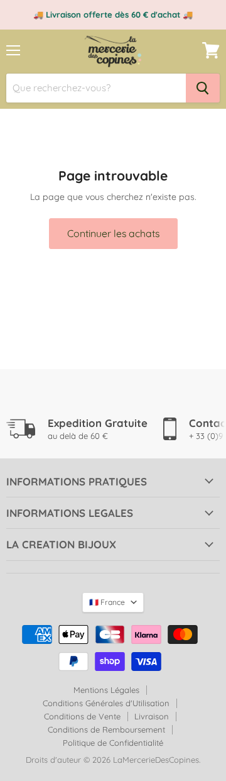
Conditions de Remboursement (106, 729)
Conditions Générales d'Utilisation (106, 703)
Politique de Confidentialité (113, 743)
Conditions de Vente (82, 716)
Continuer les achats (113, 233)
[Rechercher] (203, 88)
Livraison (151, 716)
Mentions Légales (106, 690)
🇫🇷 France (107, 602)
